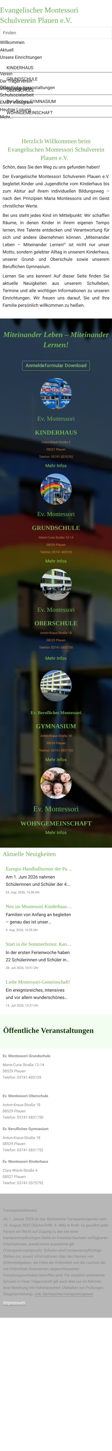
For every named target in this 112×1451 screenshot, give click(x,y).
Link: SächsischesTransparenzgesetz (64, 1294)
